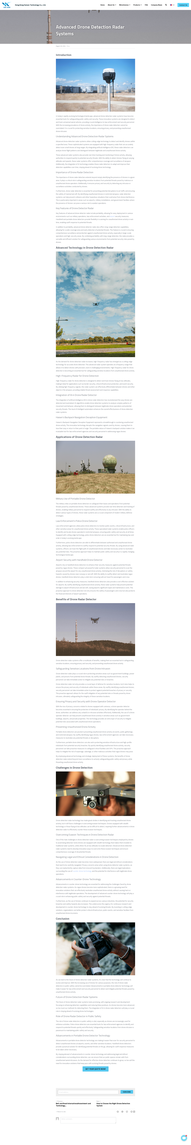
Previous (60, 1101)
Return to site (61, 1112)
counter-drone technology (82, 871)
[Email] (132, 1112)
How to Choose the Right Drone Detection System (113, 1104)
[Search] (166, 5)
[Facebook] (118, 1112)
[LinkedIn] (127, 1112)
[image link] (7, 5)
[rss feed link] (134, 1112)
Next (97, 1101)
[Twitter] (122, 1112)
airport (112, 216)
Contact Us (183, 5)
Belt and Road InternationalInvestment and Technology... (73, 1104)
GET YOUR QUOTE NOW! (95, 1068)
